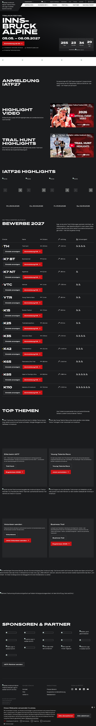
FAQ (70, 1)
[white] (7, 61)
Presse (75, 1)
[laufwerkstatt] (9, 5)
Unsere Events (28, 1)
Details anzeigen (12, 251)
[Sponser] (48, 640)
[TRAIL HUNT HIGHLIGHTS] (72, 145)
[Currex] (85, 633)
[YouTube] (88, 689)
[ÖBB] (11, 648)
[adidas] (27, 61)
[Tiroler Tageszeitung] (66, 647)
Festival (65, 5)
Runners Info (43, 5)
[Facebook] (76, 689)
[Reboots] (85, 648)
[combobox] (92, 707)
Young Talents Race (61, 466)
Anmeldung (29, 5)
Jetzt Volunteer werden (16, 540)
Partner (76, 5)
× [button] (94, 707)
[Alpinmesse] (11, 655)
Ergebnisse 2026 (13, 472)
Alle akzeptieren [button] (65, 716)
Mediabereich (51, 694)
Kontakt (81, 1)
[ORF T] (48, 647)
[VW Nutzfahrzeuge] (86, 61)
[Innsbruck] (47, 61)
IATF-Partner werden (13, 664)
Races (55, 5)
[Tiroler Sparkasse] (11, 640)
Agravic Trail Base (54, 1)
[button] (5, 190)
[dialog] (48, 716)
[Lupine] (29, 640)
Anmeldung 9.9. (31, 251)
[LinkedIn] (84, 689)
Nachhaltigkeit (88, 5)
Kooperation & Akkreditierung (56, 692)
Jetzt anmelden (59, 472)
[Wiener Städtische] (29, 648)
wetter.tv (25, 694)
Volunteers (64, 1)
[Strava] (80, 689)
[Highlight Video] (72, 115)
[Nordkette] (66, 640)
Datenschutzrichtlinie (32, 718)
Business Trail (58, 538)
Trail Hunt (10, 466)
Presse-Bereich (52, 689)
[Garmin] (66, 61)
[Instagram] (72, 689)
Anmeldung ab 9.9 (12, 43)
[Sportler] (85, 640)
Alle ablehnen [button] (83, 716)
